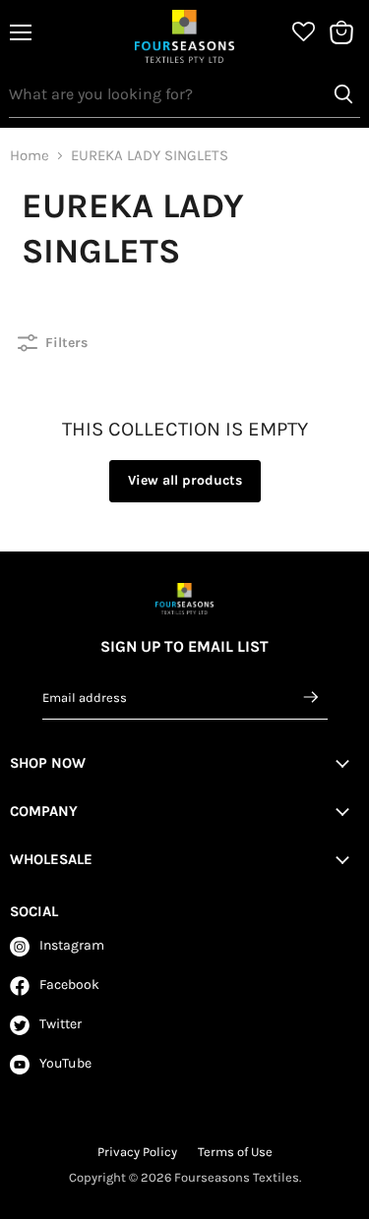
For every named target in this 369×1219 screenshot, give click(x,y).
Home (29, 155)
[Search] (343, 94)
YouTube (65, 1063)
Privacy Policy (137, 1151)
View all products (185, 480)
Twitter (60, 1024)
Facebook (69, 984)
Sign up (312, 697)
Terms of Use (235, 1151)
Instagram (71, 945)
